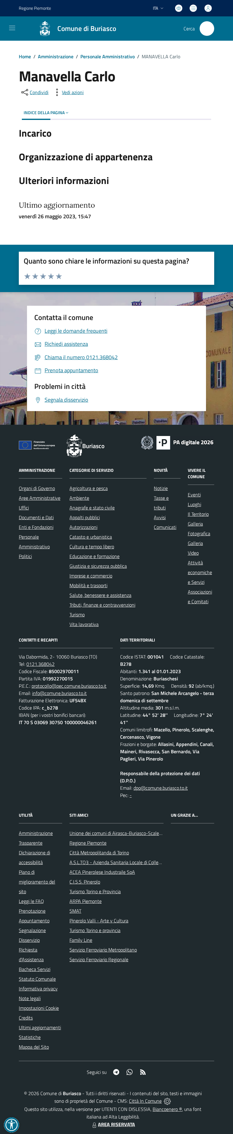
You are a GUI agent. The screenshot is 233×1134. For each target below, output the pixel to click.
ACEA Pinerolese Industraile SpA (102, 872)
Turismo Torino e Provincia (95, 891)
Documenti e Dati (36, 517)
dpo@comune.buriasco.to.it (160, 788)
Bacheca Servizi (34, 969)
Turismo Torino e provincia (94, 930)
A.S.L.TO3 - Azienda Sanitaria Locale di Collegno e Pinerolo (128, 862)
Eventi (194, 494)
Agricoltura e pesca (88, 488)
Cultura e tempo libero (91, 546)
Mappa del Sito (34, 1047)
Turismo (77, 614)
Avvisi (160, 517)
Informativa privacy (38, 988)
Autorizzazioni (83, 527)
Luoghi (194, 504)
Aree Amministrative (39, 498)
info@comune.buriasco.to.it (59, 693)
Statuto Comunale (37, 978)
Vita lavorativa (84, 624)
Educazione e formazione (94, 556)
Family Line (80, 940)
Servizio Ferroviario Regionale (98, 959)
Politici (25, 556)
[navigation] (12, 28)
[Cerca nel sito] (207, 28)
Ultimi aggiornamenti (40, 1027)
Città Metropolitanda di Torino (99, 852)
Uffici (24, 507)
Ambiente (79, 498)
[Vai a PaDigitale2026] (177, 442)
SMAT (75, 910)
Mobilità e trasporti (88, 585)
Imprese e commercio (90, 575)
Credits (26, 1017)
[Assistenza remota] (167, 1101)
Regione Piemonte (35, 8)
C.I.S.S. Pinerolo (84, 881)
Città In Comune (145, 1101)
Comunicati (165, 527)
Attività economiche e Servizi (200, 572)
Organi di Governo (37, 488)
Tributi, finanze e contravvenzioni (102, 604)
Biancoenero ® (167, 1109)
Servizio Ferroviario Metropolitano (103, 949)
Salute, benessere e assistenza (100, 595)
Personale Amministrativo (107, 56)
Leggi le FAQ (31, 901)
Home (25, 56)
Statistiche (30, 1037)
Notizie (161, 488)
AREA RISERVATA (116, 1124)
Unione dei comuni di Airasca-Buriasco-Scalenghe (119, 833)
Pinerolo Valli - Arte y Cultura (98, 920)
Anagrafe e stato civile (92, 507)
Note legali (30, 998)
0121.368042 (40, 664)
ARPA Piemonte (85, 901)
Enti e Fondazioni (36, 527)
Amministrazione (55, 56)
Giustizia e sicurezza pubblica (98, 566)
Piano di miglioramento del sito (37, 881)
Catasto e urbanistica (90, 536)
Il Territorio (198, 514)
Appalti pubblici (84, 517)
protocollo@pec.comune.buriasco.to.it (69, 686)
